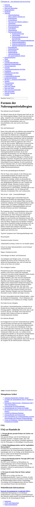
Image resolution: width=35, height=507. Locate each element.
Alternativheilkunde (14, 54)
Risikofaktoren (12, 18)
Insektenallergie (12, 52)
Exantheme (7, 71)
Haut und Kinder (9, 91)
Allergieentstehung (13, 15)
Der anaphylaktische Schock (16, 56)
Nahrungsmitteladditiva (19, 42)
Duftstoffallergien (13, 49)
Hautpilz (7, 61)
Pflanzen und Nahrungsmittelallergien (23, 40)
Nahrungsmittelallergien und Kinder (22, 45)
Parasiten (7, 67)
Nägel (6, 59)
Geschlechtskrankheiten (11, 62)
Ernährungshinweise (18, 33)
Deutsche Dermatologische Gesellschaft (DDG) (15, 491)
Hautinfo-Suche (5, 98)
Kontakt (6, 95)
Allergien (7, 13)
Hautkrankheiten (9, 10)
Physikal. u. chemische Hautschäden (15, 79)
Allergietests (11, 23)
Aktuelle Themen (9, 93)
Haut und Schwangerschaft (12, 90)
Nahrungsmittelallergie (15, 32)
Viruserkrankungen (10, 66)
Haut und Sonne (9, 88)
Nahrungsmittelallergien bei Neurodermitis (20, 38)
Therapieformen (9, 83)
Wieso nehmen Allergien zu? (16, 16)
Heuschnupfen (12, 50)
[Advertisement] (17, 363)
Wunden (6, 81)
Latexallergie (12, 28)
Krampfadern (8, 74)
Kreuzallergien (12, 47)
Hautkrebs (7, 11)
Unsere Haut (8, 6)
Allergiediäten (16, 35)
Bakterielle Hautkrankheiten (12, 64)
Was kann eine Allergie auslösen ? (18, 22)
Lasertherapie (8, 84)
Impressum (7, 501)
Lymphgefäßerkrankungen (12, 76)
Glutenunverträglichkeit (19, 44)
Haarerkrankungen (9, 57)
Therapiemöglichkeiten (15, 25)
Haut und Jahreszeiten (10, 8)
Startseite (7, 5)
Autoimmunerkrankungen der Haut (14, 69)
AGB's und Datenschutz (11, 503)
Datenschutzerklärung (10, 504)
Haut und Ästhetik (9, 86)
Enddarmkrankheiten (10, 78)
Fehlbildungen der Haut (11, 73)
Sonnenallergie (12, 30)
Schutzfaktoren (12, 20)
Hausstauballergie (13, 27)
